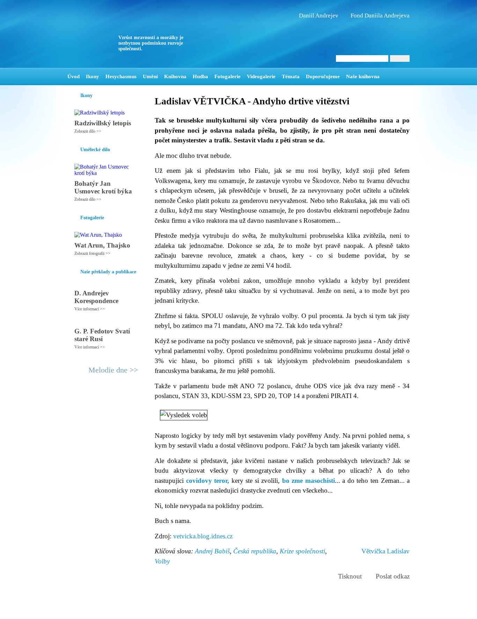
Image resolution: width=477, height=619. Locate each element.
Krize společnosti (302, 551)
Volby (162, 561)
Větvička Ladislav (385, 551)
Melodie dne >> (113, 370)
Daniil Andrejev (318, 15)
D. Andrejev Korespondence (96, 296)
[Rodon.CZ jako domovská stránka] (393, 76)
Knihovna (175, 76)
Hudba (200, 76)
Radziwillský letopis (102, 123)
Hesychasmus (121, 76)
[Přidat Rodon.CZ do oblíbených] (403, 76)
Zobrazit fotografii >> (92, 253)
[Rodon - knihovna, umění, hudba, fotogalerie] (111, 34)
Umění (150, 76)
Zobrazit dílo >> (87, 131)
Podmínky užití (167, 610)
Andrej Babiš (212, 551)
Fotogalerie (227, 76)
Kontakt (222, 610)
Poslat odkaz (393, 576)
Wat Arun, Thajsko (102, 245)
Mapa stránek (198, 610)
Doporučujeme (323, 76)
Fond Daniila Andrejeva (380, 15)
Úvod (73, 76)
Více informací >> (89, 309)
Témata (291, 76)
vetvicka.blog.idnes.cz (203, 536)
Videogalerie (261, 76)
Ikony (92, 76)
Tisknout (350, 576)
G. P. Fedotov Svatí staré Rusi (102, 334)
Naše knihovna (363, 76)
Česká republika (254, 551)
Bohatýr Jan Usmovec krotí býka (103, 187)
